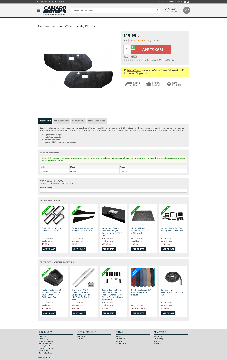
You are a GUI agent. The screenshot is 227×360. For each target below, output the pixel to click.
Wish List (157, 341)
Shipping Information (46, 341)
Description (45, 121)
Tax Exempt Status (45, 343)
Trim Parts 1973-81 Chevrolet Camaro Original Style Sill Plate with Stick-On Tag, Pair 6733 (82, 295)
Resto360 (42, 336)
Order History (158, 339)
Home (40, 20)
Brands (118, 336)
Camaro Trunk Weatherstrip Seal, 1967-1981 (172, 292)
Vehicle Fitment (61, 121)
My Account (158, 336)
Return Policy (43, 339)
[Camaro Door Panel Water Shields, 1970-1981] (78, 71)
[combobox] (113, 190)
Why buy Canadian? (45, 346)
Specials (119, 341)
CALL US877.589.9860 (176, 84)
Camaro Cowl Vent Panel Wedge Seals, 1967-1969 (82, 229)
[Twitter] (188, 2)
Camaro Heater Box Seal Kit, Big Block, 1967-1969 (172, 229)
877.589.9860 (43, 1)
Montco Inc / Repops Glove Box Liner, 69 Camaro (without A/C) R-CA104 (112, 232)
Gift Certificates (121, 339)
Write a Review (150, 59)
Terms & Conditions (45, 353)
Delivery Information (46, 348)
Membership (158, 346)
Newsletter (157, 343)
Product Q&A (78, 121)
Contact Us (54, 1)
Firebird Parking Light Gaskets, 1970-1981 (51, 229)
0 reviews (138, 59)
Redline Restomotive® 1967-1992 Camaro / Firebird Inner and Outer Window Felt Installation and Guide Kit (112, 295)
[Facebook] (185, 2)
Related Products (96, 121)
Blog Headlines (121, 343)
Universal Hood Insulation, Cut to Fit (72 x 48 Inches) (141, 230)
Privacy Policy (43, 350)
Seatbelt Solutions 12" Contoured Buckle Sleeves (141, 292)
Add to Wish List (167, 59)
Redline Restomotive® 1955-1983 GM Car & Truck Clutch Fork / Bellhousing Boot (51, 293)
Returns (80, 339)
